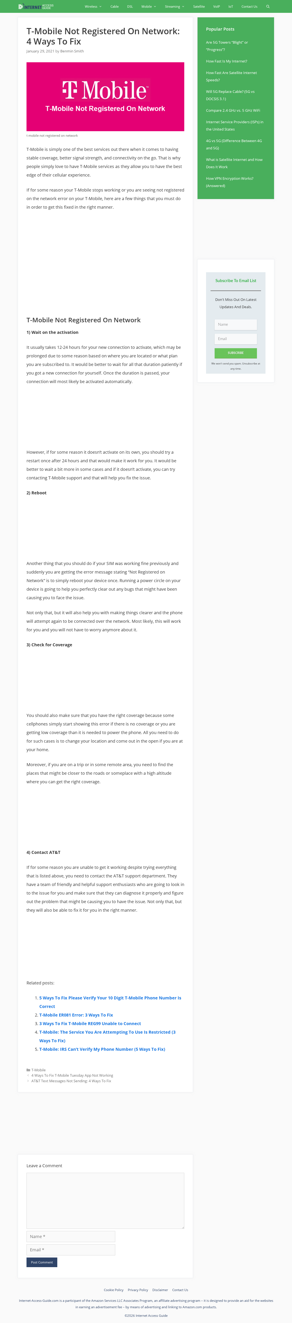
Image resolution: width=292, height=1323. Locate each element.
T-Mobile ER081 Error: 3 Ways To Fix (76, 1015)
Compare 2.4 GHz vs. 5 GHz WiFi (233, 110)
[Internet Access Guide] (37, 6)
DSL (130, 6)
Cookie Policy (114, 1290)
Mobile (147, 6)
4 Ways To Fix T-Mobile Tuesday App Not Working (72, 1075)
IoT (231, 6)
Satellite (199, 6)
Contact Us (249, 6)
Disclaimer (160, 1290)
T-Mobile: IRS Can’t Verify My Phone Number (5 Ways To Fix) (102, 1049)
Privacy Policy (138, 1290)
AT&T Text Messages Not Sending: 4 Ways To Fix (71, 1080)
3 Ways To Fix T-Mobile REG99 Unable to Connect (90, 1023)
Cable (115, 6)
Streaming (172, 6)
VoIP (216, 6)
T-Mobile (38, 1069)
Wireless (91, 6)
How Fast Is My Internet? (226, 61)
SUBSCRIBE (236, 353)
